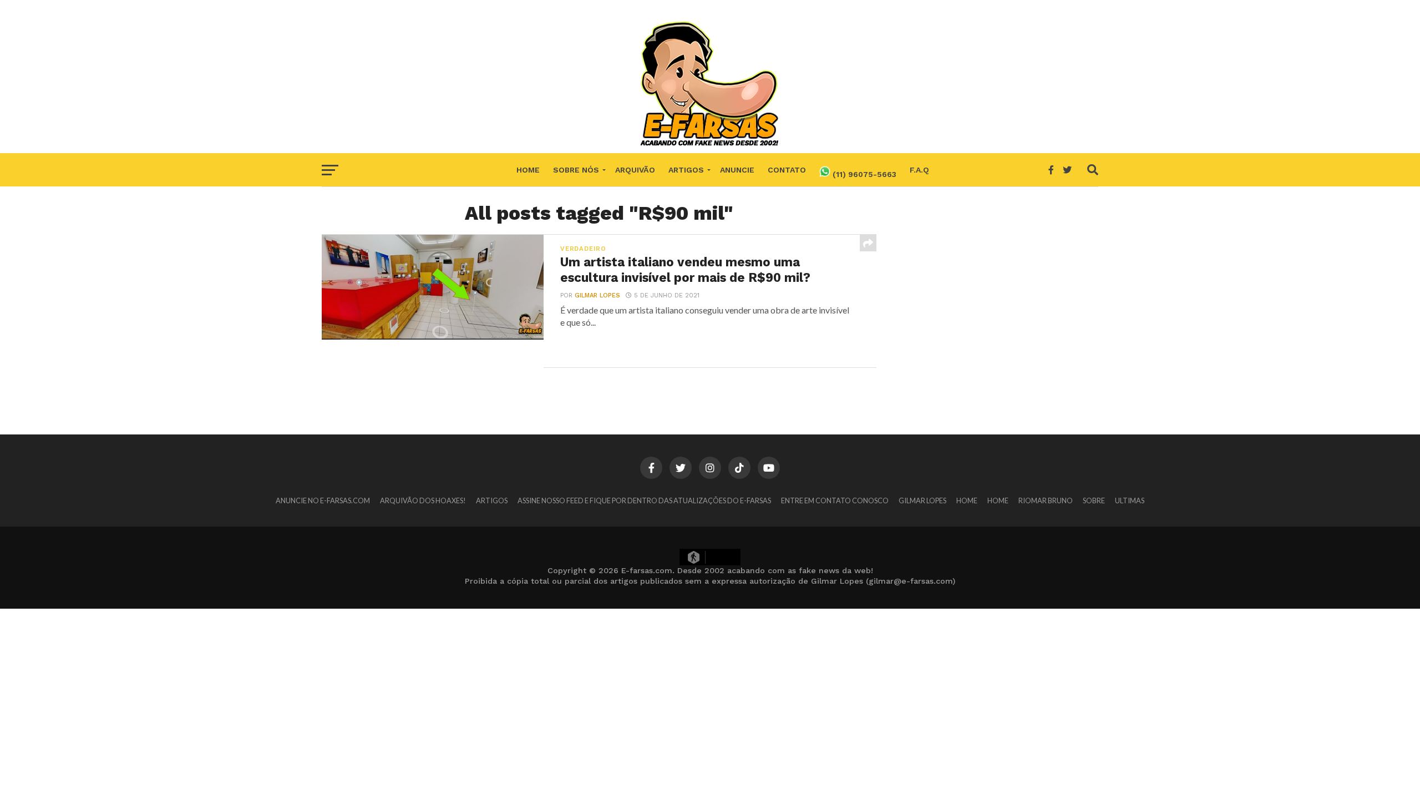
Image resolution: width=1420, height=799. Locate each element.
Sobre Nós (576, 169)
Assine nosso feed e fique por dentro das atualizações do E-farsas (644, 500)
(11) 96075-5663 (863, 174)
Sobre (1094, 500)
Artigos (686, 169)
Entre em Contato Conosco (835, 500)
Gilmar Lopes (597, 295)
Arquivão (635, 169)
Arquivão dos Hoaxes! (423, 500)
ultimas (1129, 500)
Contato (787, 169)
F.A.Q (919, 169)
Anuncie (737, 169)
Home (528, 169)
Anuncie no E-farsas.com (323, 500)
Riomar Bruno (1045, 500)
